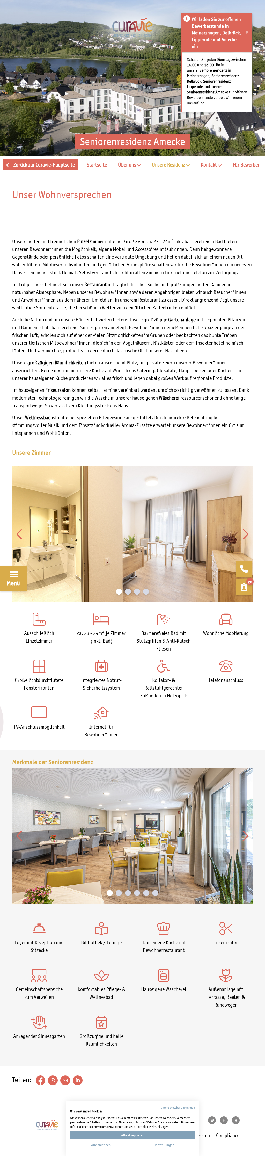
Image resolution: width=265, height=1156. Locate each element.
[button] (129, 165)
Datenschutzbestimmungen (178, 1107)
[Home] (132, 33)
